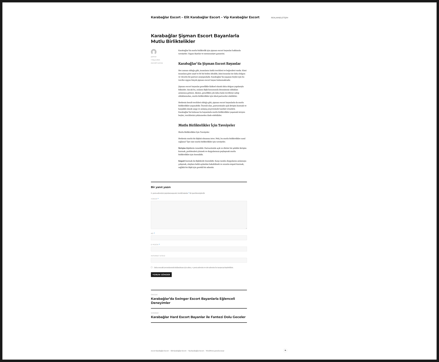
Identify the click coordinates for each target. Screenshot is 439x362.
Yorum (155, 199)
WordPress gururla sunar (215, 351)
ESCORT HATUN (157, 63)
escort (153, 351)
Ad (153, 233)
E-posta (155, 245)
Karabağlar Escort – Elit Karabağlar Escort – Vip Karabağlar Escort (205, 17)
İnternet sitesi (158, 256)
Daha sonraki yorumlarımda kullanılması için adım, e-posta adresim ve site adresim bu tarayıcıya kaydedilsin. (193, 268)
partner (154, 57)
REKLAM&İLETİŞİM (279, 18)
